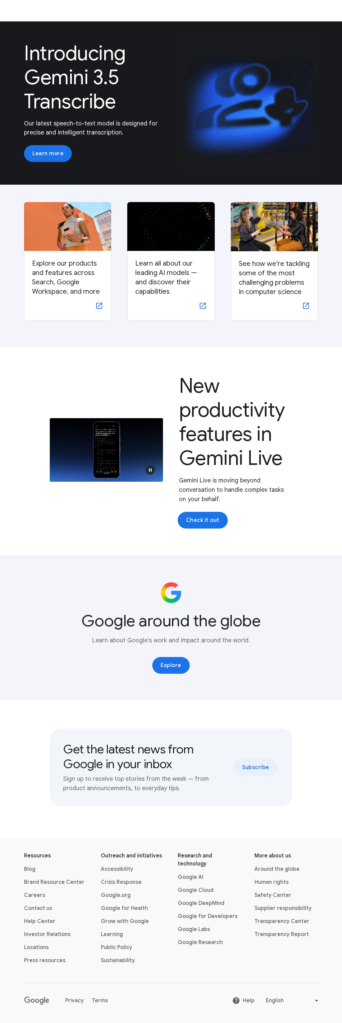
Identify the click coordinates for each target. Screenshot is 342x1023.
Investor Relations (47, 934)
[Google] (36, 1001)
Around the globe (277, 869)
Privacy (74, 1000)
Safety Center (272, 895)
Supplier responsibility (283, 908)
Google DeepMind (201, 903)
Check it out (202, 520)
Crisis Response (121, 882)
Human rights (271, 882)
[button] (150, 470)
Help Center (39, 921)
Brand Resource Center (54, 882)
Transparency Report (281, 934)
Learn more (47, 153)
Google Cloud (195, 890)
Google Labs (194, 929)
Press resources (44, 960)
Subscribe (255, 767)
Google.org (116, 895)
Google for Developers (207, 916)
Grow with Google (125, 921)
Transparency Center (281, 921)
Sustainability (118, 960)
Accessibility (117, 869)
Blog (29, 869)
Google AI (190, 877)
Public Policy (116, 947)
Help (248, 1000)
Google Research (200, 942)
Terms (100, 1000)
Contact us (38, 908)
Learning (112, 934)
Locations (36, 947)
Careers (34, 895)
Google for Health (124, 908)
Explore (171, 665)
